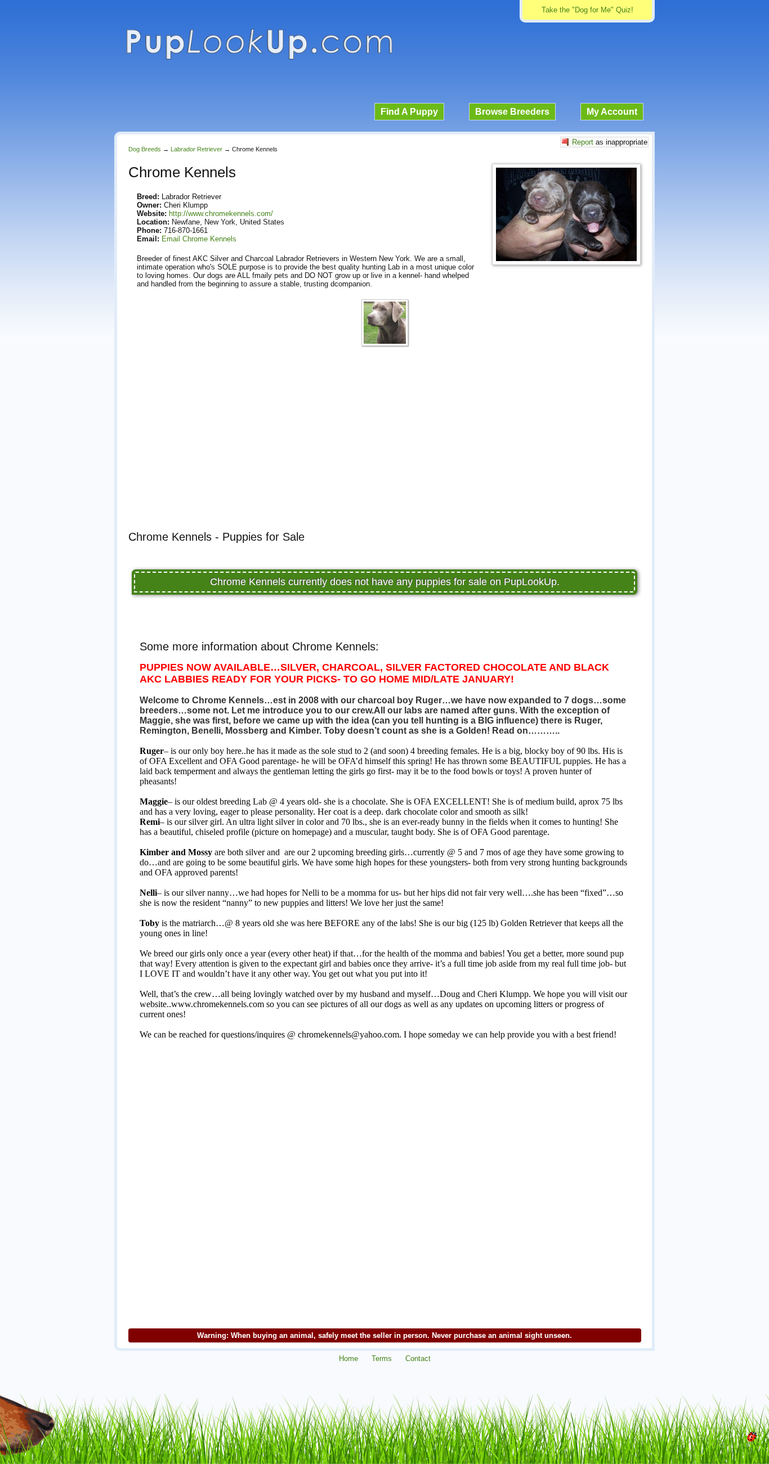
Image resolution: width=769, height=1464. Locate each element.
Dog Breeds (144, 149)
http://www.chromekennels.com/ (221, 213)
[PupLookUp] (259, 58)
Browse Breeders (512, 111)
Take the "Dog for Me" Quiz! (587, 10)
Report (582, 142)
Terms (382, 1358)
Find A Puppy (409, 111)
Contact (418, 1358)
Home (348, 1358)
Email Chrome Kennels (199, 239)
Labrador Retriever (196, 149)
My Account (612, 111)
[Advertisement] (384, 443)
